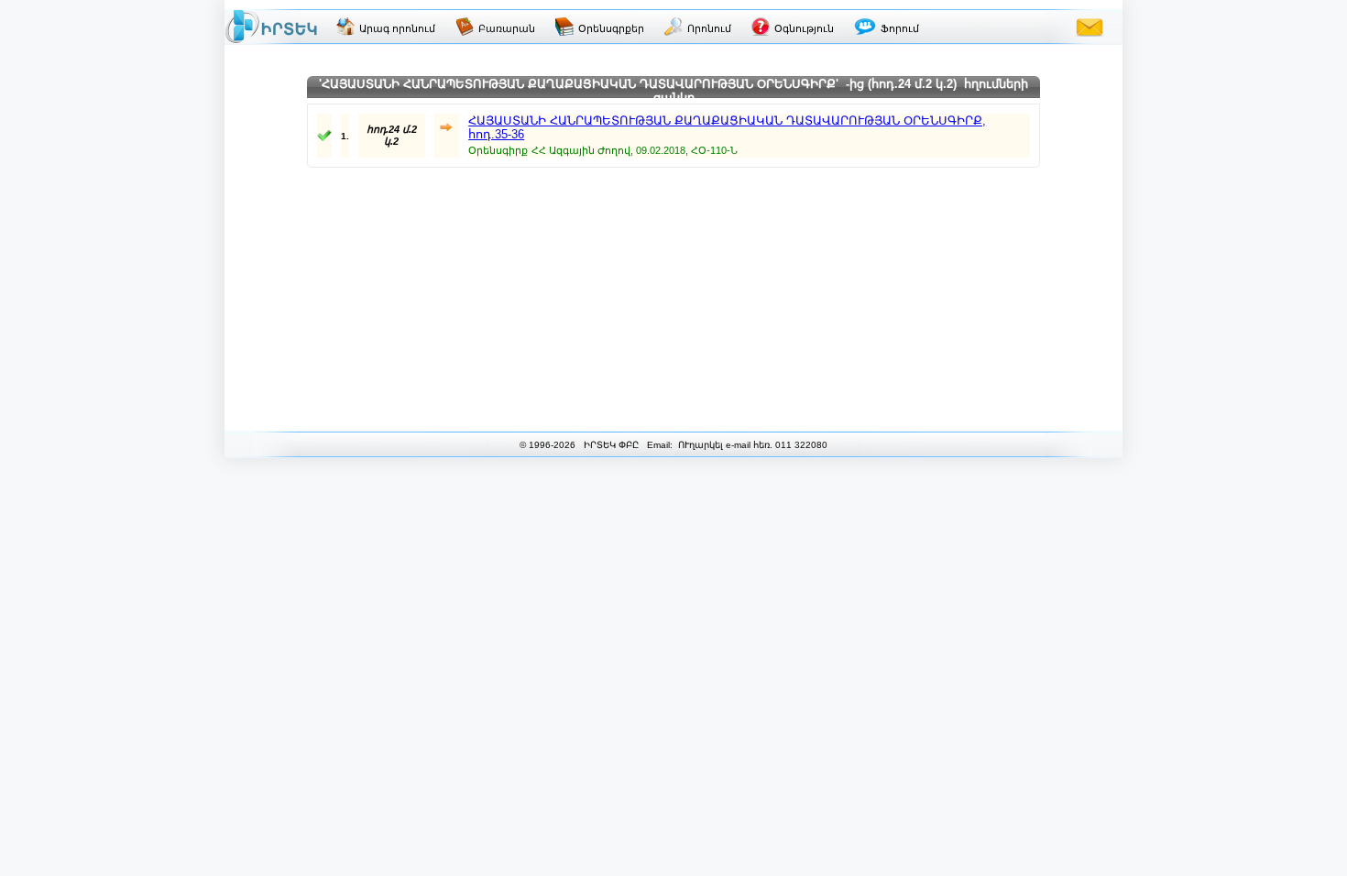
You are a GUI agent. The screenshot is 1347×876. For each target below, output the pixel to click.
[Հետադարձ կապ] (1089, 26)
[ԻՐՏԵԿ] (271, 26)
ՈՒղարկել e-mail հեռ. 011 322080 (751, 445)
